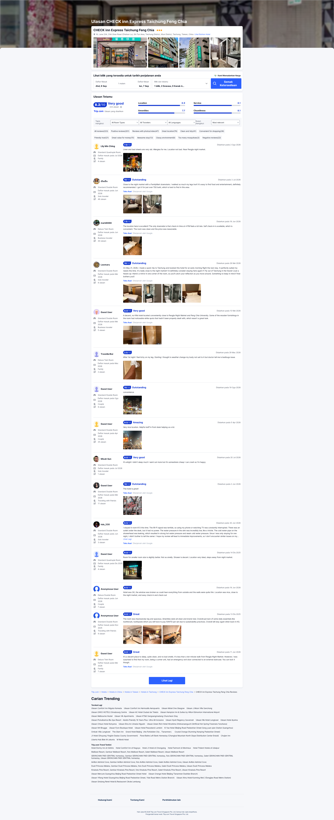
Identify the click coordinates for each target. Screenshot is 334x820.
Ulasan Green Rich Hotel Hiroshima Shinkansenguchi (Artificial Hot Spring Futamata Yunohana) (187, 724)
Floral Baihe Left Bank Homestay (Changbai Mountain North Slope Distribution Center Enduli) (179, 736)
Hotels (104, 692)
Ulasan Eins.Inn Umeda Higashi (132, 724)
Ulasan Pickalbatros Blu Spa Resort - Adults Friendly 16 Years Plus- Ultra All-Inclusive (127, 720)
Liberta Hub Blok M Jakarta (103, 739)
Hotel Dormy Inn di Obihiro (102, 748)
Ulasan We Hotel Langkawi (207, 720)
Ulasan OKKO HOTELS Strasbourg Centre (109, 712)
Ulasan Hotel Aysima (229, 720)
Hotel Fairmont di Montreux (179, 748)
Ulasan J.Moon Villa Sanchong (199, 708)
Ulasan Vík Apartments (124, 716)
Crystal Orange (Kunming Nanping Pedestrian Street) (197, 732)
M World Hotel (123, 739)
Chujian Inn (225, 736)
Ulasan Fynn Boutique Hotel (121, 728)
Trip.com (95, 692)
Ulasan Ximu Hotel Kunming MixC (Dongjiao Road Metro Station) (204, 778)
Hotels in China (115, 692)
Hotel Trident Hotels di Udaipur (206, 748)
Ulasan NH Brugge (99, 728)
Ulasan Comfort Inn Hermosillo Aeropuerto (142, 708)
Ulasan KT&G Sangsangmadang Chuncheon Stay (157, 716)
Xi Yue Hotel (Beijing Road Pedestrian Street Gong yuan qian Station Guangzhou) (198, 728)
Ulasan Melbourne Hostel (101, 716)
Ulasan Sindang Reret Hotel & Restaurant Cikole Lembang (116, 781)
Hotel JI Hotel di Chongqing (154, 748)
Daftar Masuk (101, 82)
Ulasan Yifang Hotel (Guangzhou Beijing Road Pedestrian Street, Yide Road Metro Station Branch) (132, 778)
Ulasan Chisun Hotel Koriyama (104, 724)
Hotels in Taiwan (131, 692)
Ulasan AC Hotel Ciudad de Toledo (143, 712)
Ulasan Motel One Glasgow (173, 708)
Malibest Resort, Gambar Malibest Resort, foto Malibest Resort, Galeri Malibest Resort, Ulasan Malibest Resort (137, 752)
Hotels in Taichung (149, 692)
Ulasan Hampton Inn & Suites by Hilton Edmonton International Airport (190, 712)
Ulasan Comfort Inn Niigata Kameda (106, 708)
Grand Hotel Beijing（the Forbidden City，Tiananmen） (149, 732)
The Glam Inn (118, 732)
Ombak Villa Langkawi (100, 732)
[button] (273, 4)
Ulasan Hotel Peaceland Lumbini (148, 728)
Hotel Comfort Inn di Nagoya (128, 748)
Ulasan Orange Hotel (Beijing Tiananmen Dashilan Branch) (173, 774)
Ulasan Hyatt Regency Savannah (180, 720)
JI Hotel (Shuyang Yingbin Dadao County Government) (114, 736)
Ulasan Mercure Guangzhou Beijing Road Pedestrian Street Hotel (118, 774)
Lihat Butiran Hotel (202, 34)
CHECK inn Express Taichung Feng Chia (176, 692)
